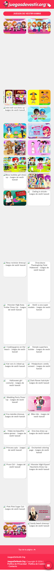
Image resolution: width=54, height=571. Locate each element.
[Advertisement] (27, 62)
